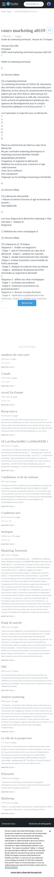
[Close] (50, 831)
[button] (4, 4)
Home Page (6, 12)
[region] (27, 852)
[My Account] (49, 4)
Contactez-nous (8, 824)
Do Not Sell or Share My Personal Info (26, 872)
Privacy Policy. (11, 867)
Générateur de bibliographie (40, 824)
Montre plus (27, 303)
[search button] (41, 4)
